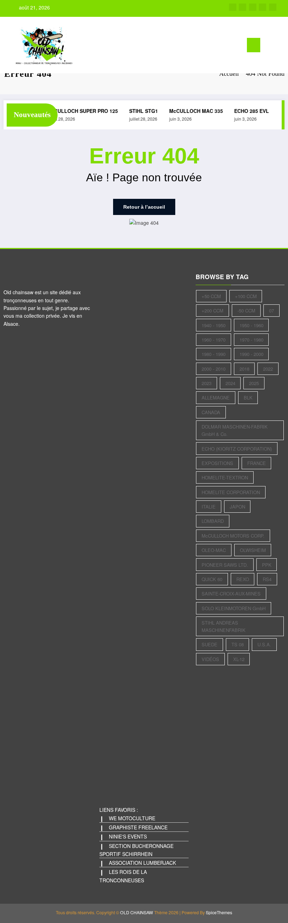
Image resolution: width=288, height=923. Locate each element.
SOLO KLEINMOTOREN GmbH (234, 608)
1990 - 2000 (251, 354)
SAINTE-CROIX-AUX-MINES (231, 593)
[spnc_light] (280, 46)
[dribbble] (252, 7)
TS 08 (237, 644)
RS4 (267, 579)
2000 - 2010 (213, 368)
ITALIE (209, 506)
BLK (248, 397)
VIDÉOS (210, 659)
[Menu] (253, 45)
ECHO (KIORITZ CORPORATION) (237, 448)
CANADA (211, 412)
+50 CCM (211, 296)
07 (271, 310)
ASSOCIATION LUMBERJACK (142, 862)
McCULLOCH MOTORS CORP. (233, 535)
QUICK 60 (212, 579)
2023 (206, 383)
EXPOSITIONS (217, 463)
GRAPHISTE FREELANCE (138, 827)
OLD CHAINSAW (136, 912)
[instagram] (262, 7)
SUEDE (209, 644)
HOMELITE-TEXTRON (225, 477)
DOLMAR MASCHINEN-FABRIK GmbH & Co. (235, 430)
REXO (242, 579)
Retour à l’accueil (144, 207)
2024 (230, 383)
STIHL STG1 (140, 110)
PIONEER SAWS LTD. (225, 564)
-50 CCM (246, 310)
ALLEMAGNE (216, 397)
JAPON (237, 506)
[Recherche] (269, 46)
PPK (266, 564)
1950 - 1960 (251, 325)
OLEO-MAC (214, 550)
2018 (244, 368)
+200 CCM (212, 310)
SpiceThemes (219, 912)
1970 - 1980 (251, 339)
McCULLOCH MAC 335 (193, 110)
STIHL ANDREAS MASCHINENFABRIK (224, 626)
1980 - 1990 (213, 354)
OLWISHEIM (253, 550)
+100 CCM (246, 296)
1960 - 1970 (213, 339)
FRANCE (256, 463)
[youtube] (272, 7)
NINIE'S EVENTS (128, 836)
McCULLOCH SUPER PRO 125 (79, 110)
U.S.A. (264, 644)
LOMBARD (213, 521)
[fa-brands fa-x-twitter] (242, 7)
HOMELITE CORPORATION (231, 492)
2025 (254, 383)
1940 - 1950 (213, 325)
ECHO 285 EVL (248, 110)
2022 (268, 368)
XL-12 (238, 659)
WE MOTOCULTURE (132, 818)
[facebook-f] (232, 7)
